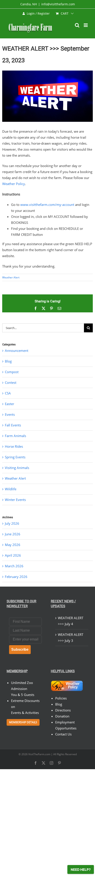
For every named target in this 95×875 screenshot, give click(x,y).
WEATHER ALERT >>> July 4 (70, 621)
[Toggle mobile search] (77, 25)
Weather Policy (13, 183)
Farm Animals (15, 436)
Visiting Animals (17, 467)
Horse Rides (14, 446)
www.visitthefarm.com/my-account (47, 204)
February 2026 (16, 576)
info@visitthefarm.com (58, 4)
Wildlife (10, 489)
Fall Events (13, 425)
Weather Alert (10, 277)
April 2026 (13, 555)
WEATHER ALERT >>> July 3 (70, 637)
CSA (8, 393)
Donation (62, 716)
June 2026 (12, 534)
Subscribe (19, 649)
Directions (63, 710)
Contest (10, 382)
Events (10, 414)
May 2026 (12, 544)
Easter (9, 404)
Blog (8, 361)
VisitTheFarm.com (39, 754)
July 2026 (12, 523)
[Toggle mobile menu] (86, 25)
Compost (12, 372)
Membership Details (23, 722)
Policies (61, 698)
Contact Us (63, 734)
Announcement (16, 350)
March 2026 (14, 566)
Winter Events (15, 499)
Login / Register (38, 13)
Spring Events (15, 457)
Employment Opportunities (65, 725)
